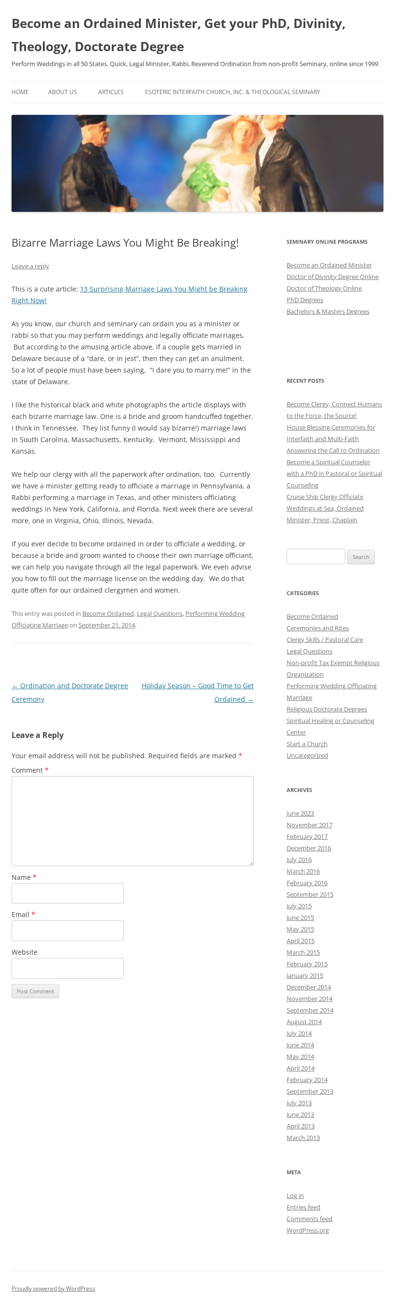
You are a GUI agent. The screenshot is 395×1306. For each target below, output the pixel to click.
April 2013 (301, 1126)
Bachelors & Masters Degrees (328, 311)
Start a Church (307, 743)
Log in (295, 1195)
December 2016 (309, 848)
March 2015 (303, 952)
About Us (62, 92)
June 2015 (300, 917)
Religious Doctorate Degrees (327, 709)
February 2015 (307, 963)
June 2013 (300, 1114)
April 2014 (301, 1068)
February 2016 (307, 882)
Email (23, 914)
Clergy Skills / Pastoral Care (325, 639)
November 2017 (309, 824)
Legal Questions (160, 613)
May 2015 (300, 929)
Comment (30, 770)
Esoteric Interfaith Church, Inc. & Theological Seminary (232, 92)
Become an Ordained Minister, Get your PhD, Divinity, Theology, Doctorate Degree (178, 34)
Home (20, 92)
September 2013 (310, 1091)
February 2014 (307, 1079)
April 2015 (301, 940)
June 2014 (300, 1045)
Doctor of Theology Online (324, 288)
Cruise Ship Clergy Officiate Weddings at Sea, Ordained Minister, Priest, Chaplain (325, 508)
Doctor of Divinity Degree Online (333, 276)
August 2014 (304, 1021)
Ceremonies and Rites (318, 628)
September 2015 (310, 894)
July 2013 (299, 1102)
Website (25, 952)
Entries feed (303, 1207)
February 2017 (307, 836)
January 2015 (305, 975)
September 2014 (310, 1010)
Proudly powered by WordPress (53, 1288)
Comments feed (309, 1218)
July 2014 (299, 1033)
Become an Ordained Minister (329, 265)
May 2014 (300, 1056)
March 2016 (303, 871)
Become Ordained (108, 613)
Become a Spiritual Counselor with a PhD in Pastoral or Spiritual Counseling (334, 473)
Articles (111, 92)
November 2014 (309, 998)
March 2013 (303, 1137)
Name (24, 877)
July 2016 (299, 859)
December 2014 (309, 987)
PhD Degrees (305, 299)
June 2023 (300, 813)
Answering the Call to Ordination (333, 450)
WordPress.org (308, 1230)
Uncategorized (307, 755)
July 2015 (299, 906)
